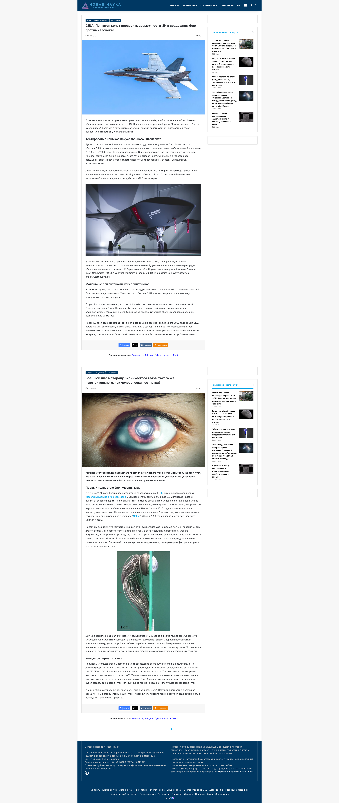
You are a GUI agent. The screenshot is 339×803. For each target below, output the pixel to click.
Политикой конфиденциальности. (236, 771)
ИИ (238, 5)
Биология (177, 794)
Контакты (95, 789)
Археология (164, 794)
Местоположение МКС (195, 789)
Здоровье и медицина (237, 789)
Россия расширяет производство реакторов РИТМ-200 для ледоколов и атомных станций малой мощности (224, 45)
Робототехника (157, 789)
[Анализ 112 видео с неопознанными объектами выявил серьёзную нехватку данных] (246, 117)
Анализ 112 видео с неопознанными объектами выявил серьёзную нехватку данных (221, 118)
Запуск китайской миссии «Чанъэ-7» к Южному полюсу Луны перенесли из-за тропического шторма (223, 64)
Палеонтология (148, 794)
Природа (200, 794)
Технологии (226, 5)
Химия (210, 794)
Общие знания (174, 789)
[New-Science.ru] (101, 5)
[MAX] (172, 798)
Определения (222, 794)
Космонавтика (208, 5)
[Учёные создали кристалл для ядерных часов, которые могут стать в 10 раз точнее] (246, 80)
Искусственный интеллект (97, 20)
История (188, 794)
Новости (174, 5)
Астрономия (190, 5)
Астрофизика (216, 789)
